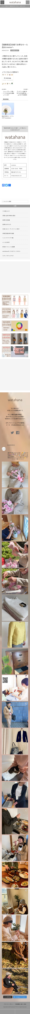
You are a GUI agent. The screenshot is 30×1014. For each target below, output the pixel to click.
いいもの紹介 (6, 242)
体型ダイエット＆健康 (8, 247)
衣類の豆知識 (6, 220)
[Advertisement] (15, 23)
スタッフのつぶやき (8, 256)
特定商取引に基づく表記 (20, 1004)
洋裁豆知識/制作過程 (8, 233)
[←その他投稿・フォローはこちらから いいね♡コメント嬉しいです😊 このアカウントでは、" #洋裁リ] (15, 474)
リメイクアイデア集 (7, 238)
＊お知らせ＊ (14, 50)
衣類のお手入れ (6, 224)
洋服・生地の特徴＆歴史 (8, 215)
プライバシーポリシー (9, 1004)
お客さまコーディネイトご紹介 (11, 229)
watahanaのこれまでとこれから (11, 251)
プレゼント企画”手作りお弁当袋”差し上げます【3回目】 (22, 93)
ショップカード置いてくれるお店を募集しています (8, 93)
